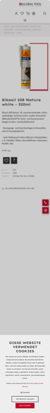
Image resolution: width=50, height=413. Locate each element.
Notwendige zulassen (25, 399)
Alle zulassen (25, 406)
